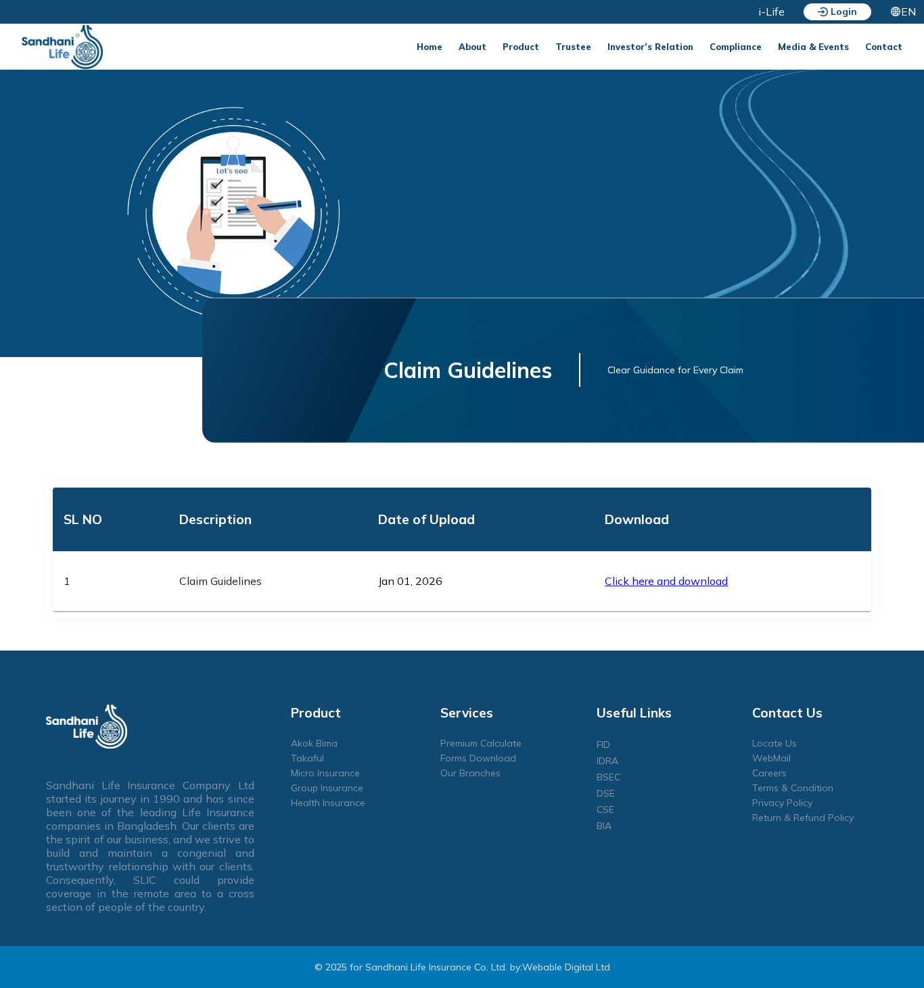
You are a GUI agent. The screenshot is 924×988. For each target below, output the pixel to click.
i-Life (771, 11)
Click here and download (666, 581)
